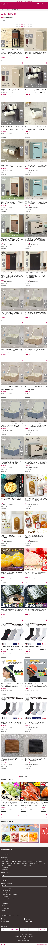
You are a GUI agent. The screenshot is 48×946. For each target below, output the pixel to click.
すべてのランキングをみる (24, 815)
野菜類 (24, 861)
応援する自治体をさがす (6, 7)
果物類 (19, 861)
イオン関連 (4, 880)
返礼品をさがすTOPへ (24, 776)
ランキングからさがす (6, 867)
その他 (30, 865)
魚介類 (7, 861)
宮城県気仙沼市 (23, 811)
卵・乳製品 (30, 861)
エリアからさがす (5, 851)
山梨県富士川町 (3, 811)
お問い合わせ (6, 921)
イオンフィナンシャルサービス (23, 940)
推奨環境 (25, 934)
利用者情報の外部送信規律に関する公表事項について (25, 936)
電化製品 (31, 863)
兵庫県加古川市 (3, 62)
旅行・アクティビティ (6, 865)
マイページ (5, 919)
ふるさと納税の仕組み (6, 890)
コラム (3, 875)
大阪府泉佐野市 (43, 811)
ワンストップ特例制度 (6, 908)
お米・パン (13, 861)
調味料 (18, 863)
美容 (36, 863)
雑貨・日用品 (24, 863)
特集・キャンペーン (30, 7)
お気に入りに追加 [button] (22, 63)
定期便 (25, 865)
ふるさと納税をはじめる (42, 7)
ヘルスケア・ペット (17, 865)
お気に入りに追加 (19, 811)
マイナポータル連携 (5, 912)
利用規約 (30, 934)
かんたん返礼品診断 (5, 896)
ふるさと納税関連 (5, 878)
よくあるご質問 (5, 903)
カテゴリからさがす (5, 859)
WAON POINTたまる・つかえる (8, 898)
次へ (31, 26)
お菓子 (3, 863)
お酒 (36, 861)
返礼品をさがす (18, 7)
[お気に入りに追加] (22, 63)
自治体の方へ (29, 921)
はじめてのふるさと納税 (6, 888)
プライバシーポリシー (23, 938)
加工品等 (13, 863)
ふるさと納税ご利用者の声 (7, 901)
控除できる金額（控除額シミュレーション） (10, 915)
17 (28, 25)
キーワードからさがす (6, 854)
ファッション (42, 863)
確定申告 (3, 910)
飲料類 (40, 861)
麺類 (8, 863)
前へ (17, 26)
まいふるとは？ (5, 892)
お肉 (3, 861)
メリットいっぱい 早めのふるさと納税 (9, 894)
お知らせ (28, 919)
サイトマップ (19, 934)
